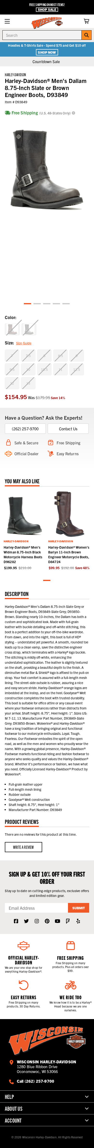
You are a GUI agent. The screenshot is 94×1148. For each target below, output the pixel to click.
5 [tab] (66, 304)
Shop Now (47, 52)
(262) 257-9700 (25, 428)
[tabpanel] (47, 166)
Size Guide (23, 343)
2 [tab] (37, 304)
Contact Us (68, 428)
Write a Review (23, 847)
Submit (78, 908)
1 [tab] (27, 304)
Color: (10, 317)
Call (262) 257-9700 (35, 1081)
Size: (18, 342)
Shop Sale (47, 9)
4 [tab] (56, 304)
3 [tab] (47, 304)
